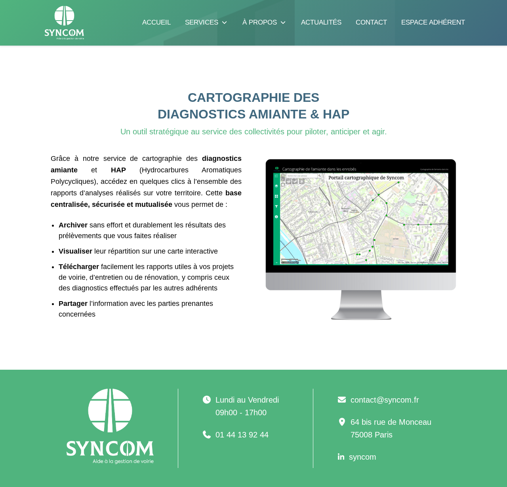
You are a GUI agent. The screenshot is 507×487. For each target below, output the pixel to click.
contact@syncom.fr (385, 399)
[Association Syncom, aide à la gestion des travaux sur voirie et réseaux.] (59, 23)
